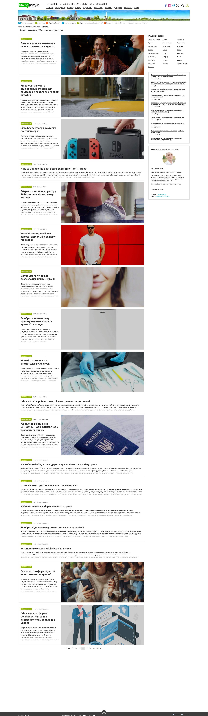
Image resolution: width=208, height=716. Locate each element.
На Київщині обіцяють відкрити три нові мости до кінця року (59, 464)
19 (79, 648)
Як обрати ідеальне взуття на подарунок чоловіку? (52, 527)
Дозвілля (49, 8)
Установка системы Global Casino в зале (46, 548)
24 (97, 648)
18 (76, 648)
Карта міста (128, 8)
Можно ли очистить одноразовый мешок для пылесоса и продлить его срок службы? (40, 90)
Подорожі (151, 63)
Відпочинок (166, 46)
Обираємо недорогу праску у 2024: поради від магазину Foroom (38, 194)
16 (69, 648)
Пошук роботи (60, 8)
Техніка (165, 39)
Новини (53, 3)
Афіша (83, 3)
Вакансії (70, 8)
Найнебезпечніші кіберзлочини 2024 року (46, 506)
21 (86, 648)
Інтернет (165, 53)
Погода (78, 8)
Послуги (165, 60)
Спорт (179, 50)
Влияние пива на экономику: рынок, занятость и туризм (38, 45)
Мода (179, 57)
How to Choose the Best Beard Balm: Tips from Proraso (53, 168)
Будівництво (152, 46)
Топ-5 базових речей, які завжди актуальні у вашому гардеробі (38, 236)
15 (65, 648)
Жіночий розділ (153, 53)
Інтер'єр (165, 57)
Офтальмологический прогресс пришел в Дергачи (38, 277)
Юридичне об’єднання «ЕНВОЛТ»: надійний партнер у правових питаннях (39, 427)
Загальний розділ (154, 39)
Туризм (150, 43)
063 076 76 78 (162, 194)
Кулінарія (151, 60)
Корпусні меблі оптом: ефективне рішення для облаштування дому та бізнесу (166, 138)
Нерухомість (87, 8)
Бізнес (150, 50)
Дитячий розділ (182, 63)
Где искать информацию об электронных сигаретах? (38, 573)
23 (94, 648)
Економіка (151, 57)
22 (90, 648)
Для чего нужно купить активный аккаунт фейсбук (167, 117)
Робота (165, 63)
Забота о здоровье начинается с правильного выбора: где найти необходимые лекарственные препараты (168, 83)
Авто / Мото (98, 8)
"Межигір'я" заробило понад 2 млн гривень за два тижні (55, 401)
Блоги (136, 8)
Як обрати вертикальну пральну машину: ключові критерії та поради (37, 321)
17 (72, 648)
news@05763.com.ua (163, 196)
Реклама (151, 67)
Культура (180, 53)
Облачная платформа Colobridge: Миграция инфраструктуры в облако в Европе (38, 618)
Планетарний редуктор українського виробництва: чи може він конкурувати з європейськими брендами (168, 103)
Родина (179, 60)
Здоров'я (180, 39)
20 (83, 648)
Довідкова (118, 8)
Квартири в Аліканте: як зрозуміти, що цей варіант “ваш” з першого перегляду (167, 110)
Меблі (165, 50)
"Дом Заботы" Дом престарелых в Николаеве (49, 485)
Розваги (180, 46)
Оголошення (100, 3)
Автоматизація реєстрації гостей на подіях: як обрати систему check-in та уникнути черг (168, 75)
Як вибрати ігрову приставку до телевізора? (38, 130)
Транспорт (180, 43)
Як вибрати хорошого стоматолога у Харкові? (35, 362)
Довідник (68, 3)
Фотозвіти (108, 8)
